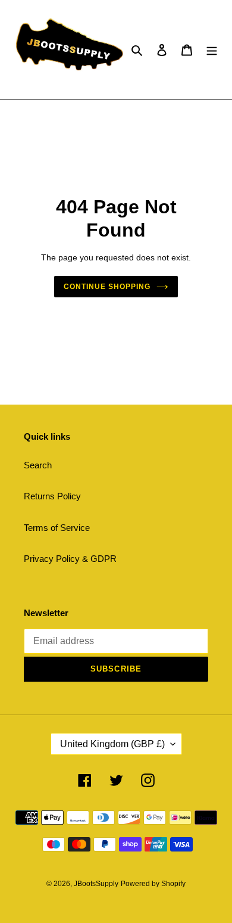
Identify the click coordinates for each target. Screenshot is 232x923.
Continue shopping (107, 286)
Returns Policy (52, 496)
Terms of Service (57, 528)
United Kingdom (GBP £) (112, 744)
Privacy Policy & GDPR (70, 559)
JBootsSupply (96, 884)
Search (38, 465)
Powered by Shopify (153, 884)
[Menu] (211, 50)
